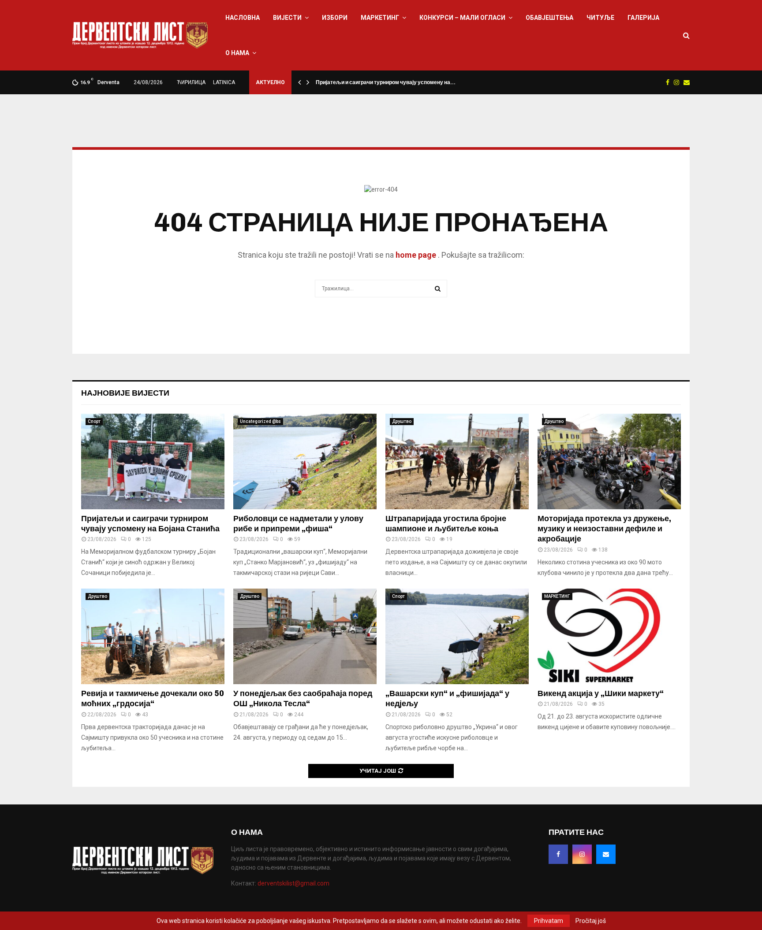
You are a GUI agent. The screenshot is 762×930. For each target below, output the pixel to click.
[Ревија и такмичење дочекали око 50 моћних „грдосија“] (152, 636)
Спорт (94, 421)
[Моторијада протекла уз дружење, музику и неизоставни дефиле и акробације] (609, 461)
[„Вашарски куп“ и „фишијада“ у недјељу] (457, 636)
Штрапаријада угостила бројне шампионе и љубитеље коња (445, 524)
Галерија (643, 17)
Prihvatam (548, 920)
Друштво (401, 421)
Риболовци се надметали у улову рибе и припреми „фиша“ (298, 524)
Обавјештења (549, 17)
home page (416, 254)
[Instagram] (582, 854)
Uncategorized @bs (260, 421)
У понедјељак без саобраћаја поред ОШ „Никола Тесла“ (302, 698)
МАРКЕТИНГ (380, 17)
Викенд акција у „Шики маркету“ (601, 693)
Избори (334, 17)
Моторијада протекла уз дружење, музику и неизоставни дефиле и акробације (604, 529)
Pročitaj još (590, 921)
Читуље (600, 17)
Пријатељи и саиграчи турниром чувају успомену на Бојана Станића (150, 524)
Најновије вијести (125, 393)
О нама (237, 52)
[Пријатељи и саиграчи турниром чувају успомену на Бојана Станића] (152, 461)
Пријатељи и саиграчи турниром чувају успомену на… (386, 82)
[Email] (606, 854)
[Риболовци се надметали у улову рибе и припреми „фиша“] (305, 461)
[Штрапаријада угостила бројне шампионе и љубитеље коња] (457, 461)
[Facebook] (558, 854)
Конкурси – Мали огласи (462, 17)
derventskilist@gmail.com (293, 883)
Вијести (287, 17)
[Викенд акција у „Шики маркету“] (609, 636)
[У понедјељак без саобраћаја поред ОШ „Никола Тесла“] (305, 636)
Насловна (242, 17)
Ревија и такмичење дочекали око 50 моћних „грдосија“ (152, 698)
